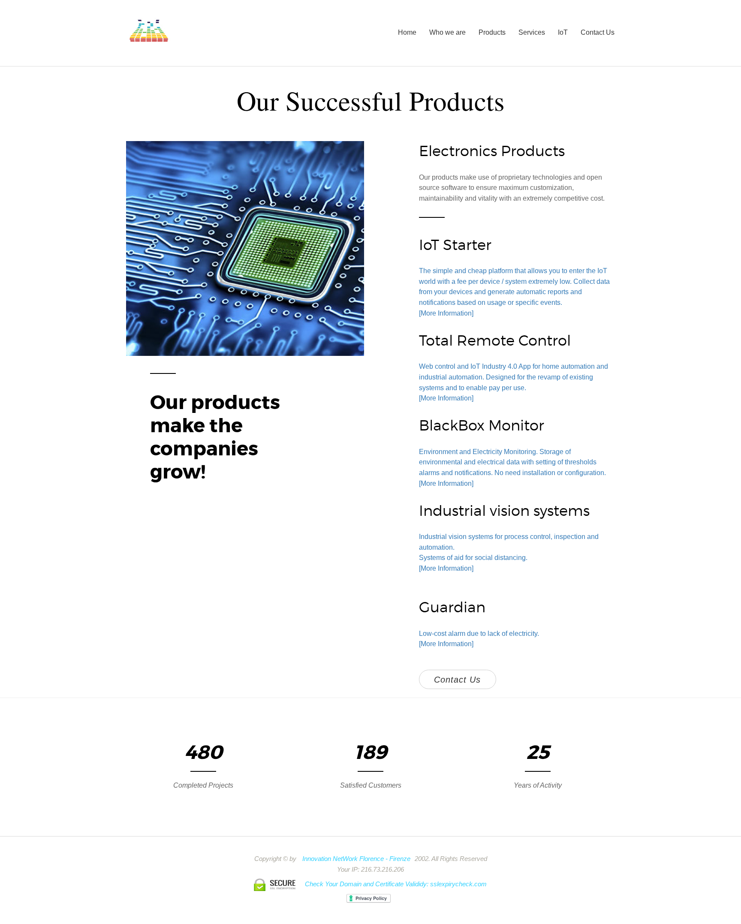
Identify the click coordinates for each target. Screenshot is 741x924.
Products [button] (492, 32)
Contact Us (597, 32)
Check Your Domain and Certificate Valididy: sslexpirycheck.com (396, 884)
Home (407, 32)
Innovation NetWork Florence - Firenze (356, 858)
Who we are (447, 32)
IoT (563, 32)
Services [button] (531, 32)
